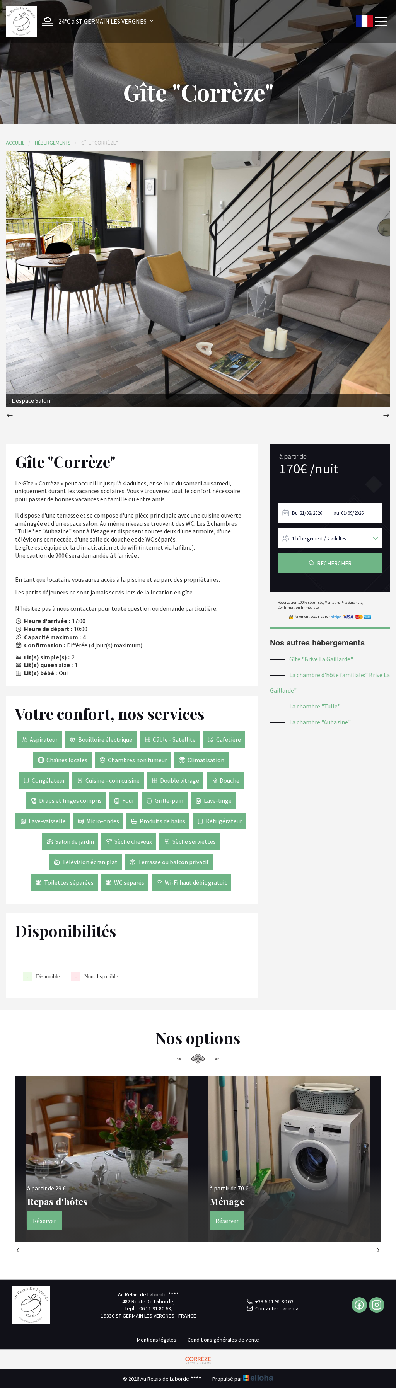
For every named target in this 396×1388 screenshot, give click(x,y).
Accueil (15, 142)
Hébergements (53, 142)
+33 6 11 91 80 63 (274, 1301)
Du (295, 513)
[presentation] (10, 416)
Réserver (44, 1221)
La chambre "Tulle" (314, 706)
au (336, 513)
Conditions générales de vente (223, 1339)
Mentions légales (156, 1339)
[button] (96, 21)
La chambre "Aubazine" (320, 722)
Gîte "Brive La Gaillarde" (321, 659)
